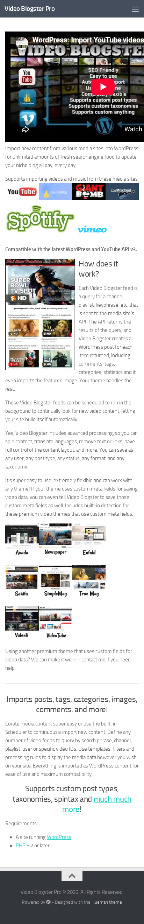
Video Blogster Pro (30, 9)
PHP (21, 845)
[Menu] (135, 9)
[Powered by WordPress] (48, 902)
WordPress (59, 837)
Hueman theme (107, 902)
